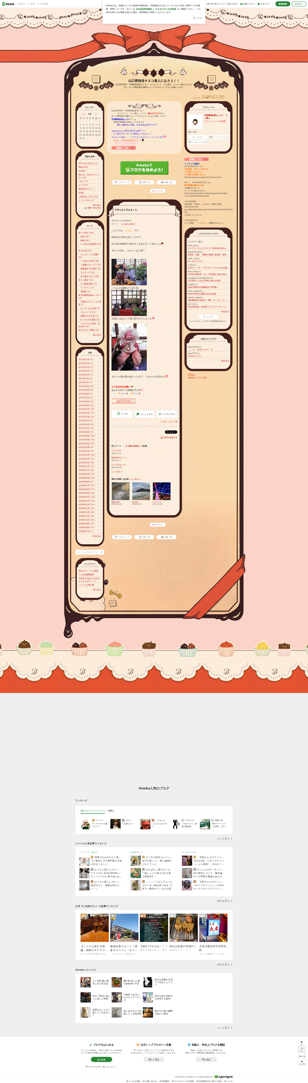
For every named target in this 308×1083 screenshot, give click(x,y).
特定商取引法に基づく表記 (210, 1081)
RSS (193, 375)
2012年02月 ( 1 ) (86, 371)
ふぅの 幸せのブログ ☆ (200, 349)
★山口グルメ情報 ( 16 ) (89, 330)
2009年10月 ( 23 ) (87, 474)
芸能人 (111, 810)
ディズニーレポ (189, 852)
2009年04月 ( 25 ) (87, 497)
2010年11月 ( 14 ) (86, 428)
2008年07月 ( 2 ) (86, 531)
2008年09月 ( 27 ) (87, 523)
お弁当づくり (137, 852)
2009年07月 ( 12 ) (86, 485)
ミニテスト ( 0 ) (86, 287)
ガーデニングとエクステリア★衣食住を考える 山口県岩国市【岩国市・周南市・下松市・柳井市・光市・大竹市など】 (208, 248)
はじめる (101, 1059)
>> (96, 114)
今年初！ (82, 171)
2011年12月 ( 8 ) (86, 378)
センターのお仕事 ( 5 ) (89, 308)
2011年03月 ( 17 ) (86, 413)
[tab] (93, 810)
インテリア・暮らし (88, 852)
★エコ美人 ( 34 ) (86, 232)
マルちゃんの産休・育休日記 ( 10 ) (89, 324)
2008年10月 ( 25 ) (86, 520)
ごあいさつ (83, 181)
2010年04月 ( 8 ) (86, 451)
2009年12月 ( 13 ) (86, 466)
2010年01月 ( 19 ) (86, 462)
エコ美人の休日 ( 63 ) (89, 261)
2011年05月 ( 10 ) (86, 405)
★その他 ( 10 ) (85, 250)
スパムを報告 (134, 1081)
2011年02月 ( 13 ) (86, 417)
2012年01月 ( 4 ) (86, 375)
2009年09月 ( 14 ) (87, 478)
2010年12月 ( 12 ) (86, 424)
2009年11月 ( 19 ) (86, 470)
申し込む (206, 1059)
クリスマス (116, 450)
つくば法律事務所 (86, 574)
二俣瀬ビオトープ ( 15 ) (90, 264)
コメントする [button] (146, 414)
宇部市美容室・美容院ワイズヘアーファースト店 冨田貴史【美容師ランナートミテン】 (208, 307)
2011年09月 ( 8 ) (86, 390)
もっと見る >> (117, 472)
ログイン (299, 4)
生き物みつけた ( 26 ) (89, 276)
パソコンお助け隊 (86, 585)
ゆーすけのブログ (195, 261)
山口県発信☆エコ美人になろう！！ (154, 81)
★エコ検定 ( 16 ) (86, 280)
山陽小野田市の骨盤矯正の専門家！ (203, 287)
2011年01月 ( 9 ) (86, 420)
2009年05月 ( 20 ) (87, 493)
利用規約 (166, 1081)
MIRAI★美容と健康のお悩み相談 (202, 294)
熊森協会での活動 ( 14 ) (90, 268)
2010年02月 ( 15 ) (86, 459)
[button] (302, 1062)
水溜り (81, 192)
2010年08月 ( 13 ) (86, 436)
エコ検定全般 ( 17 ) (88, 284)
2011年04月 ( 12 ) (86, 409)
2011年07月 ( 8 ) (86, 397)
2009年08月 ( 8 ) (86, 481)
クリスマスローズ (86, 200)
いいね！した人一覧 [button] (168, 421)
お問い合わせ (151, 1081)
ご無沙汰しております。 (89, 196)
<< (83, 114)
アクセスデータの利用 (184, 1081)
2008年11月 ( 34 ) (86, 516)
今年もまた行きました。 (127, 209)
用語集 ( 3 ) (84, 291)
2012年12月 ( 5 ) (86, 363)
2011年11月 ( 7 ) (86, 382)
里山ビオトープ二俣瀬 (88, 570)
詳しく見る (154, 1059)
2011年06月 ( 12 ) (86, 401)
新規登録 (283, 4)
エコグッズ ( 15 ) (87, 272)
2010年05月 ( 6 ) (86, 447)
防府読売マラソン (119, 457)
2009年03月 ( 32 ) (87, 501)
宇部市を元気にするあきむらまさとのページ (89, 579)
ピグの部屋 (221, 121)
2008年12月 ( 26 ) (86, 512)
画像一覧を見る (94, 208)
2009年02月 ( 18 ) (86, 504)
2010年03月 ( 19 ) (86, 455)
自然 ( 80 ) (84, 236)
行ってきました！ (119, 464)
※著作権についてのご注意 (197, 377)
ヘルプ (230, 1081)
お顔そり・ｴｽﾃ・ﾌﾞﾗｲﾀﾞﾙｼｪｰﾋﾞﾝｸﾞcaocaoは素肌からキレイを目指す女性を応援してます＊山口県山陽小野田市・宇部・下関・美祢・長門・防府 (208, 267)
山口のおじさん (194, 356)
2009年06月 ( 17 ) (86, 489)
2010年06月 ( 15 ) (86, 443)
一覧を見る (224, 311)
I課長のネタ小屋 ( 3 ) (88, 316)
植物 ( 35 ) (84, 240)
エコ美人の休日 (127, 224)
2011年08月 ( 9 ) (86, 394)
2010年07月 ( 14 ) (86, 439)
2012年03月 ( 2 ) (86, 367)
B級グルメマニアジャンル (93, 810)
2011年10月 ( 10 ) (86, 386)
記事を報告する (170, 437)
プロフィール (209, 121)
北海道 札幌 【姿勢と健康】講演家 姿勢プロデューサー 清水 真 (208, 254)
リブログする (168, 414)
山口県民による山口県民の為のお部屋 (204, 280)
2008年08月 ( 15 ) (86, 527)
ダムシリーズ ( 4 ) (87, 312)
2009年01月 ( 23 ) (87, 508)
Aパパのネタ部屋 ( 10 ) (89, 320)
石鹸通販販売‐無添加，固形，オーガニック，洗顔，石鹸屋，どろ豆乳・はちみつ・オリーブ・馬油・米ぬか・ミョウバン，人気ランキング (208, 300)
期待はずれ (83, 167)
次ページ (157, 191)
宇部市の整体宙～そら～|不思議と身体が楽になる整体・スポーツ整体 (208, 274)
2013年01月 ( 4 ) (86, 359)
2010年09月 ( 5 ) (86, 432)
